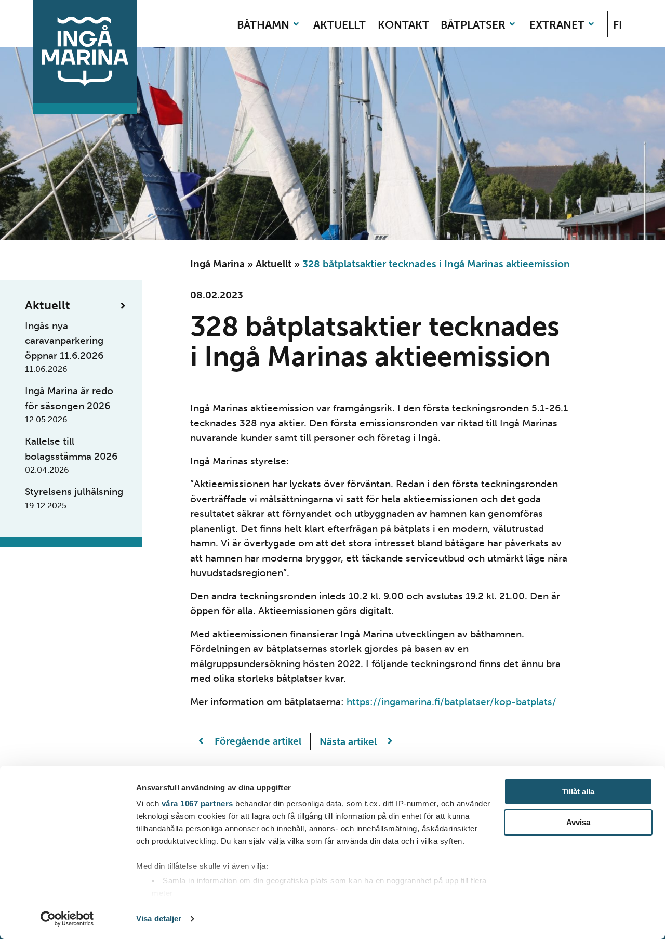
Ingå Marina (217, 264)
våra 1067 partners (197, 803)
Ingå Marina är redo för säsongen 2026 (69, 404)
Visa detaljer (158, 918)
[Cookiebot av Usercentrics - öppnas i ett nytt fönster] (67, 919)
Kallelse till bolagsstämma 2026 (71, 455)
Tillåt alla (578, 791)
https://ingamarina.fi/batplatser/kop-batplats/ (451, 702)
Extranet (556, 24)
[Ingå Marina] (85, 52)
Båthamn (263, 24)
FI (617, 24)
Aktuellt (339, 24)
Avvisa (578, 822)
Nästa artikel (349, 741)
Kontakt (403, 24)
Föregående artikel (256, 741)
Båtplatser (473, 24)
